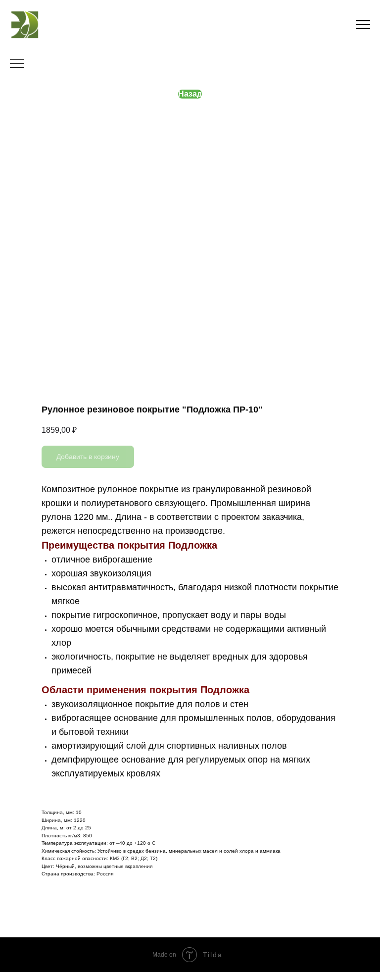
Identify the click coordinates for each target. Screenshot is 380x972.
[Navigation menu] (363, 25)
